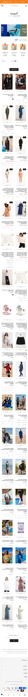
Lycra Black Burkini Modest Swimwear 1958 (21, 480)
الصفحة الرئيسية (16, 16)
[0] (3, 6)
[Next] (2, 30)
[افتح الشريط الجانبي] (26, 350)
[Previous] (26, 30)
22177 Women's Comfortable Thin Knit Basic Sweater (7, 598)
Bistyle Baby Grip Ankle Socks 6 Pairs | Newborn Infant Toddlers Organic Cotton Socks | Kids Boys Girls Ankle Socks (21, 292)
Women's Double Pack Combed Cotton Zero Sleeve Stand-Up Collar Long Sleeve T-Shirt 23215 (7, 654)
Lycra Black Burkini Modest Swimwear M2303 (8, 383)
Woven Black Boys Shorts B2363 (22, 415)
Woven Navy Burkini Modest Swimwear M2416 (8, 416)
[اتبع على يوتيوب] (5, 2)
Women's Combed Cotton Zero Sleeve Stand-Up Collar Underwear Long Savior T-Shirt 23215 (21, 684)
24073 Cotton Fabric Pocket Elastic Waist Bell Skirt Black (7, 683)
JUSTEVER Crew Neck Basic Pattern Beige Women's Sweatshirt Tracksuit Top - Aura (22, 254)
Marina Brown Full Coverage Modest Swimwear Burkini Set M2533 (8, 158)
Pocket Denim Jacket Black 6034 (8, 95)
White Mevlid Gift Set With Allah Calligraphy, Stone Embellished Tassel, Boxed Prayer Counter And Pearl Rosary (21, 325)
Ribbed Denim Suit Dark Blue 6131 (21, 126)
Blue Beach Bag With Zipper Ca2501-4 (22, 568)
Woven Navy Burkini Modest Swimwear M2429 (22, 449)
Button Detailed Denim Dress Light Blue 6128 (7, 625)
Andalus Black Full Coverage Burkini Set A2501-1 (22, 157)
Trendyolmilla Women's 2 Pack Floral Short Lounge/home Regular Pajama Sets (7, 354)
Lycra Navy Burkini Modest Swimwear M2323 (22, 95)
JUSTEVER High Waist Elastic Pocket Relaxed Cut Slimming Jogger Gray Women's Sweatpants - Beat (7, 190)
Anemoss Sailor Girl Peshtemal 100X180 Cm (21, 541)
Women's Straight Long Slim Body (7, 290)
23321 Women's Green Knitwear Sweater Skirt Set (21, 654)
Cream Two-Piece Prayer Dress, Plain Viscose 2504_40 (22, 626)
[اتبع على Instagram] (7, 2)
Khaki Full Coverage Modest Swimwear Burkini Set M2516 (8, 126)
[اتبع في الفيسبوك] (11, 2)
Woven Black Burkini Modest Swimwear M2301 (7, 449)
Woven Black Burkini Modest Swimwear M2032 (22, 510)
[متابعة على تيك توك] (3, 2)
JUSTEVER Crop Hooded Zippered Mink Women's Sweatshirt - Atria (7, 222)
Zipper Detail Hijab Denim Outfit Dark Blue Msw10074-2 (21, 383)
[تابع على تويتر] (9, 2)
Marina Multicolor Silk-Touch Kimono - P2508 (7, 541)
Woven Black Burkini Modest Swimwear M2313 (7, 510)
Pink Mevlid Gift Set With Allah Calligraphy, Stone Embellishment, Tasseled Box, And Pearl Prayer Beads (7, 325)
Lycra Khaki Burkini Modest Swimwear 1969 (7, 480)
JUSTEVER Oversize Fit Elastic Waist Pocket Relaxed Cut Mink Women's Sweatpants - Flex (21, 190)
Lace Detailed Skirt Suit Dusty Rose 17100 (21, 597)
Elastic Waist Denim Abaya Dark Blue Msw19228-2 (22, 222)
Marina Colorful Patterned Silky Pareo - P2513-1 (7, 569)
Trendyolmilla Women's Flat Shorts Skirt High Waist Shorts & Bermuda (21, 354)
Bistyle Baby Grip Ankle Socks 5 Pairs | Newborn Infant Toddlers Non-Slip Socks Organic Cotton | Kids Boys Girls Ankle (7, 254)
